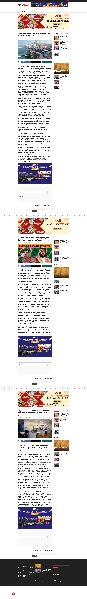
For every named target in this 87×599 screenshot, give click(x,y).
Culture (19, 568)
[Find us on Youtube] (56, 572)
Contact (23, 11)
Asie (18, 567)
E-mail (43, 207)
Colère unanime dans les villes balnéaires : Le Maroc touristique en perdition (64, 37)
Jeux (24, 567)
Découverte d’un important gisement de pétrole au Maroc (64, 42)
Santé (30, 568)
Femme (19, 576)
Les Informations (25, 570)
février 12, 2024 (20, 417)
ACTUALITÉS (21, 235)
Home (18, 235)
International (28, 242)
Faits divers (19, 575)
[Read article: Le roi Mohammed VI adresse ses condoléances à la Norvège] (56, 77)
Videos (30, 573)
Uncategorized (31, 572)
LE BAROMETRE (25, 568)
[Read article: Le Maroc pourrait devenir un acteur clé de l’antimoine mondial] (61, 68)
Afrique (19, 565)
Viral (30, 574)
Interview (24, 565)
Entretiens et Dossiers (19, 572)
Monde (24, 575)
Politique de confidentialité (57, 581)
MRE (24, 576)
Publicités (19, 11)
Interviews (25, 566)
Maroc (24, 574)
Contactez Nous (56, 574)
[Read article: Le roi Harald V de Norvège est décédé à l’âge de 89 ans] (56, 82)
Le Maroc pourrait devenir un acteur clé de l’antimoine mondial (46, 565)
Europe (19, 574)
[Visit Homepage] (23, 5)
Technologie (31, 571)
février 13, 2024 (20, 242)
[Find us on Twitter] (54, 572)
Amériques (19, 566)
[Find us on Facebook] (53, 572)
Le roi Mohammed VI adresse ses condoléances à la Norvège (64, 76)
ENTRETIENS (20, 571)
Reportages (31, 566)
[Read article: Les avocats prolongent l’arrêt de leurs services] (56, 87)
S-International (31, 567)
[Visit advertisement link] (49, 4)
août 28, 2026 (62, 78)
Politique (30, 565)
